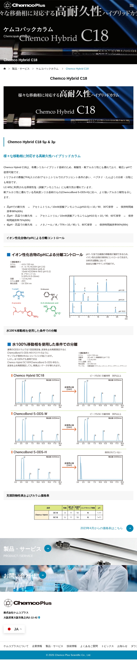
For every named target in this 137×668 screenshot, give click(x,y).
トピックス (107, 646)
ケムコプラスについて (16, 646)
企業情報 (37, 646)
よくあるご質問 (89, 646)
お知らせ (122, 646)
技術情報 (72, 646)
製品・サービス (54, 646)
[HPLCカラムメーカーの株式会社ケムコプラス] (24, 5)
